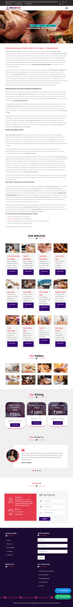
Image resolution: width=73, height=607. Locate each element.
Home (8, 540)
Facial (42, 328)
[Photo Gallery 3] (44, 368)
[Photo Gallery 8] (60, 380)
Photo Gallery (11, 547)
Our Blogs (9, 551)
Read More (12, 271)
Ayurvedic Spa (43, 582)
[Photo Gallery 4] (60, 368)
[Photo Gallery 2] (28, 368)
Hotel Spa (27, 292)
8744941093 (18, 4)
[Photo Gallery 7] (44, 380)
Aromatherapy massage (46, 571)
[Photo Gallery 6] (28, 380)
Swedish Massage (44, 578)
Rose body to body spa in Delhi (41, 64)
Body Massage (36, 209)
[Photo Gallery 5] (12, 380)
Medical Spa (60, 292)
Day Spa (10, 292)
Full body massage (13, 219)
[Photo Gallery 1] (12, 368)
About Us (9, 544)
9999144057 (29, 4)
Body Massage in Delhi (21, 100)
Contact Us (10, 555)
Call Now (15, 425)
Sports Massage (43, 575)
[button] (33, 471)
